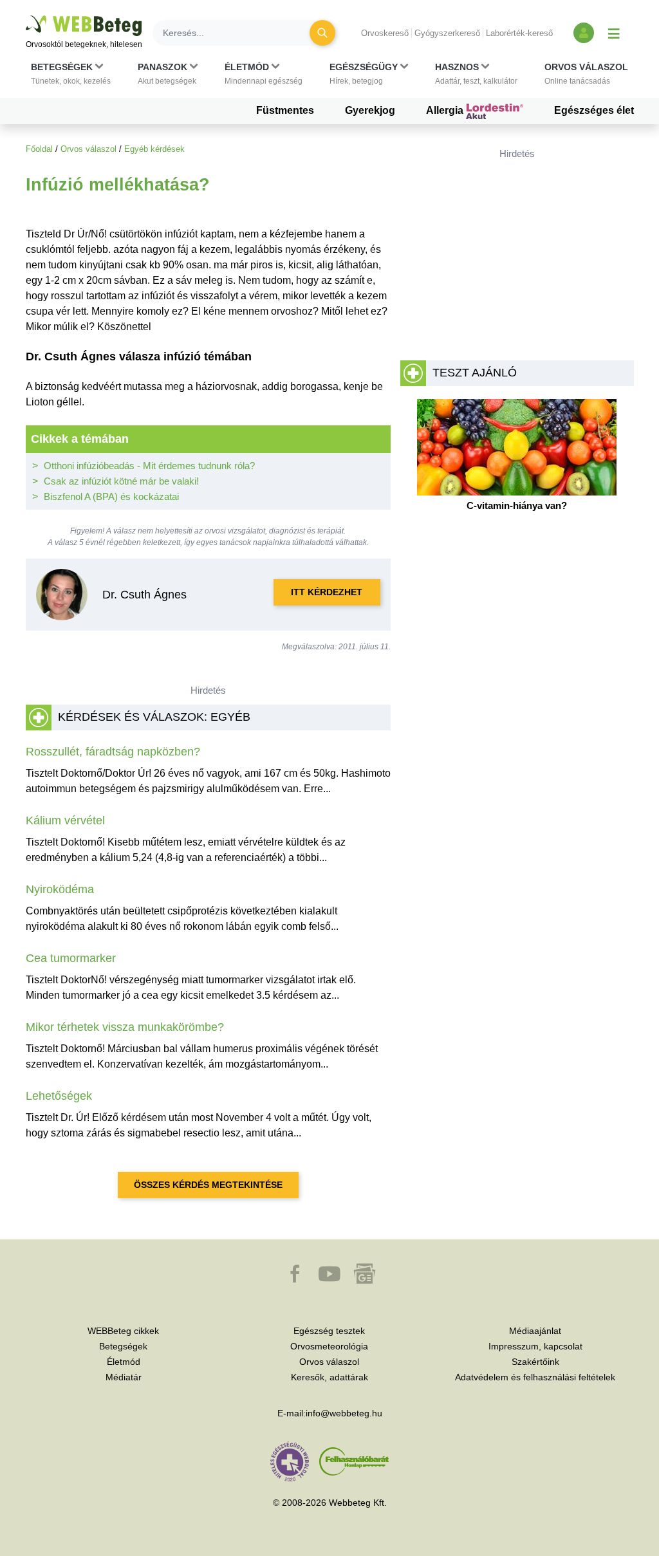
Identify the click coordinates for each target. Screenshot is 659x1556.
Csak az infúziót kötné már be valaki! (121, 481)
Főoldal (39, 149)
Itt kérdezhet (326, 592)
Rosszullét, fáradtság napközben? (113, 751)
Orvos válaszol (88, 149)
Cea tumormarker (71, 958)
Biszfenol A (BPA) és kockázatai (111, 496)
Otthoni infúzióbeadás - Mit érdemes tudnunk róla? (149, 465)
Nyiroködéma (60, 889)
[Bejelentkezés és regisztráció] (583, 33)
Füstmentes (285, 110)
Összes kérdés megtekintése (208, 1185)
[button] (71, 74)
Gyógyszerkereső (447, 33)
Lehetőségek (59, 1095)
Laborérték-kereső (519, 33)
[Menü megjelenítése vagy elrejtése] (614, 32)
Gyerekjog (370, 110)
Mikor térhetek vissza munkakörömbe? (125, 1027)
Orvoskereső (385, 33)
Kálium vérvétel (65, 820)
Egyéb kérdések (154, 149)
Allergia (446, 110)
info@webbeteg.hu (344, 1413)
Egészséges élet (594, 110)
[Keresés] (322, 33)
